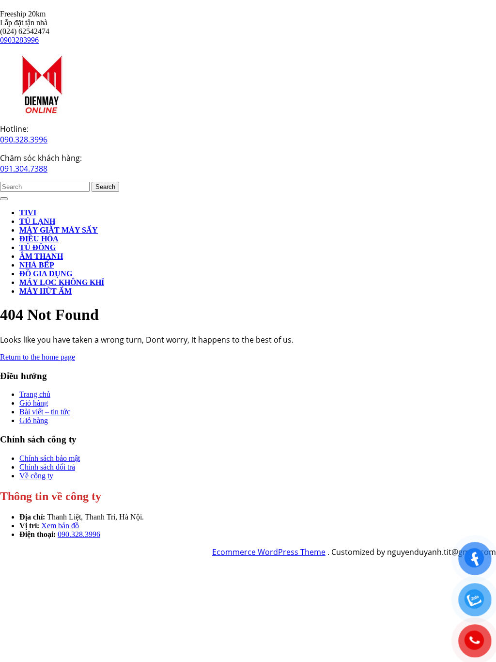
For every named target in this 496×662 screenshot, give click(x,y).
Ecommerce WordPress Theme (269, 552)
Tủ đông (37, 247)
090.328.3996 (23, 139)
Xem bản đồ (60, 525)
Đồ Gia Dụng (45, 273)
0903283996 (19, 40)
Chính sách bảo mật (49, 458)
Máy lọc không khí (61, 282)
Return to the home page (37, 357)
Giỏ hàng (33, 403)
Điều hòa (39, 239)
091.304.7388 (23, 168)
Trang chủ (34, 394)
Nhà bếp (36, 265)
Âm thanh (41, 256)
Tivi (27, 212)
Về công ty (36, 476)
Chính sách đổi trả (47, 467)
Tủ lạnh (37, 221)
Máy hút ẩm (45, 291)
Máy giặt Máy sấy (58, 230)
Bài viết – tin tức (44, 412)
